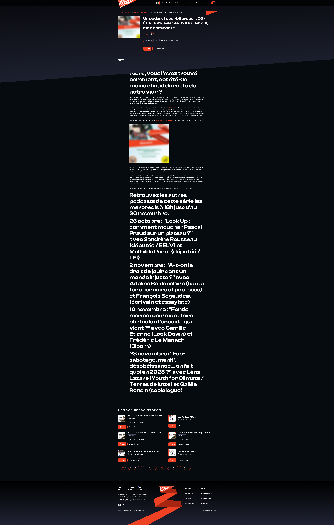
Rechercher (168, 3)
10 (169, 468)
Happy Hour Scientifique (164, 120)
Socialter (172, 108)
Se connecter (205, 503)
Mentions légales (206, 493)
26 (179, 468)
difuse (214, 510)
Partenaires (189, 493)
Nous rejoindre (182, 3)
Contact (188, 488)
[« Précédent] (120, 468)
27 (184, 468)
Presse (202, 488)
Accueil (120, 12)
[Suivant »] (189, 468)
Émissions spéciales (140, 12)
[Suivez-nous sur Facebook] (119, 505)
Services (196, 3)
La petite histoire (206, 498)
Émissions (128, 12)
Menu (207, 3)
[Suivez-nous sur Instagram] (123, 505)
